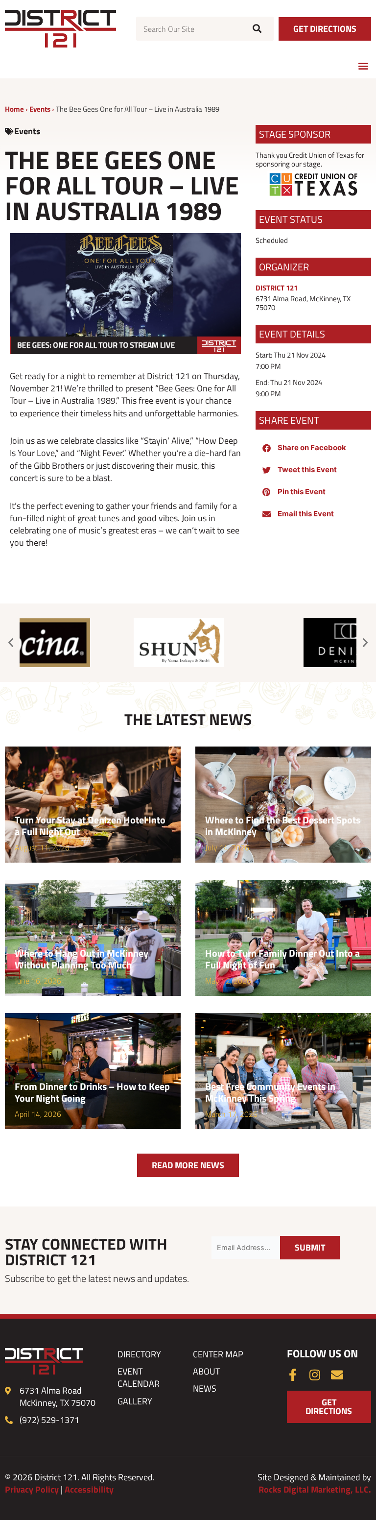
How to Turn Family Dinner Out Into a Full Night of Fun (282, 958)
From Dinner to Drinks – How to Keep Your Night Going (92, 1092)
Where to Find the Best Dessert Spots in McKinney (282, 825)
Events (39, 109)
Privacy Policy (32, 1489)
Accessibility (89, 1489)
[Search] (256, 29)
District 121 (277, 287)
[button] (363, 65)
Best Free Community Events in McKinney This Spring (270, 1092)
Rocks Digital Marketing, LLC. (314, 1489)
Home (14, 109)
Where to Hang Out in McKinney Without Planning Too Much (81, 958)
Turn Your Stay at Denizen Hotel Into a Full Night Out (90, 825)
